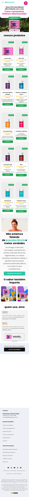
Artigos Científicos (17, 473)
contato (5, 440)
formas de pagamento (9, 428)
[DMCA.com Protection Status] (14, 493)
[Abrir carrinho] (26, 3)
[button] (2, 2)
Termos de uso (6, 470)
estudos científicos (8, 455)
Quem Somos (10, 473)
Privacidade (13, 470)
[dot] (14, 30)
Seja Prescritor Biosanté (9, 452)
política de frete (7, 431)
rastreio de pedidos (8, 425)
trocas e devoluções (8, 434)
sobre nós (5, 461)
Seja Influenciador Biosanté (10, 449)
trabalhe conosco (7, 458)
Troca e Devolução (21, 470)
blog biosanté (6, 437)
